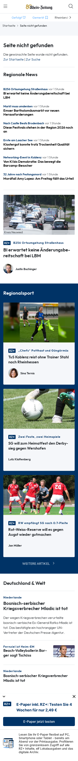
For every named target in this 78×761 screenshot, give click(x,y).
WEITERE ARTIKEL (36, 563)
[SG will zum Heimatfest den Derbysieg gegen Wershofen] (39, 408)
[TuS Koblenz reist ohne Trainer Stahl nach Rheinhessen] (39, 322)
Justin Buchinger (26, 269)
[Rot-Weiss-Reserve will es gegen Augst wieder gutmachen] (39, 494)
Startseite (8, 26)
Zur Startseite (13, 59)
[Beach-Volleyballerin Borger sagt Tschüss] (64, 651)
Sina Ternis (27, 373)
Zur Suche (33, 59)
